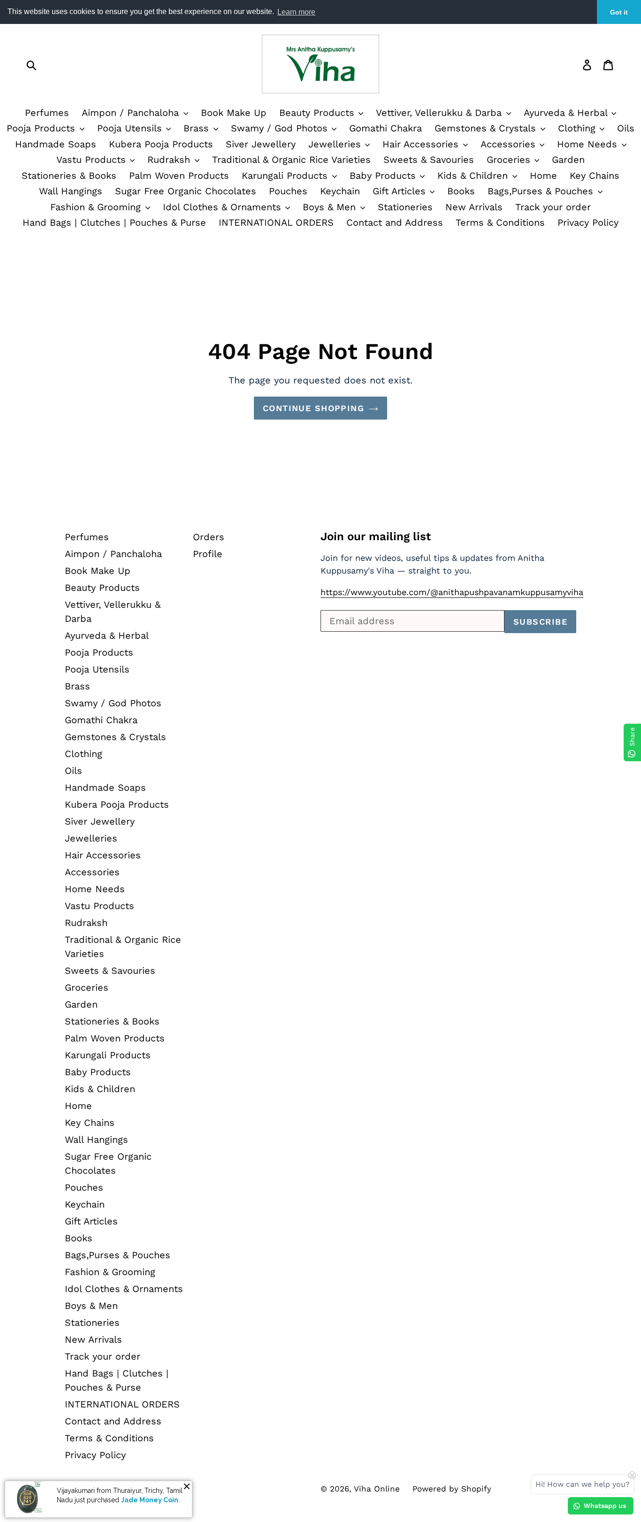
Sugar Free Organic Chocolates (185, 191)
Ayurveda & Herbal (567, 112)
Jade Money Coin (149, 1500)
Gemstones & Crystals (487, 128)
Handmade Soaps (55, 144)
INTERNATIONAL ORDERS (276, 222)
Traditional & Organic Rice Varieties (291, 159)
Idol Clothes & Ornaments (223, 207)
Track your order (553, 207)
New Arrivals (474, 207)
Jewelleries (336, 144)
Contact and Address (394, 222)
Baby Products (384, 175)
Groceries (510, 159)
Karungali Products (286, 175)
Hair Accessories (422, 144)
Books (461, 191)
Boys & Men (331, 207)
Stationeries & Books (69, 175)
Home (543, 175)
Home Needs (588, 144)
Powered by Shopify (451, 1488)
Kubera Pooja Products (161, 144)
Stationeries (405, 207)
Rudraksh (170, 159)
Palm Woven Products (179, 175)
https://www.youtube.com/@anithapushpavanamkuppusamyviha (451, 592)
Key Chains (594, 175)
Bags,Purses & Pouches (542, 191)
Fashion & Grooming (97, 207)
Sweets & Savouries (428, 159)
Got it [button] (619, 12)
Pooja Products (42, 128)
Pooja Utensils (131, 128)
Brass (197, 128)
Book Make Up (234, 112)
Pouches (288, 191)
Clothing (578, 128)
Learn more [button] (296, 12)
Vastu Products (92, 159)
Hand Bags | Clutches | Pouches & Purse (114, 222)
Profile (207, 553)
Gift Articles (401, 191)
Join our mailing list (375, 536)
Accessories (510, 144)
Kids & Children (474, 175)
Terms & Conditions (500, 222)
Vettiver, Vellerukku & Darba (440, 112)
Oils (625, 128)
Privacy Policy (587, 222)
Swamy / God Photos (281, 128)
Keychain (340, 191)
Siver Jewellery (261, 144)
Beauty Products (318, 112)
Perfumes (47, 112)
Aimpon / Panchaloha (132, 112)
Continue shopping (313, 408)
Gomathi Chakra (385, 128)
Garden (568, 159)
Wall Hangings (70, 191)
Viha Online (377, 1488)
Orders (208, 537)
